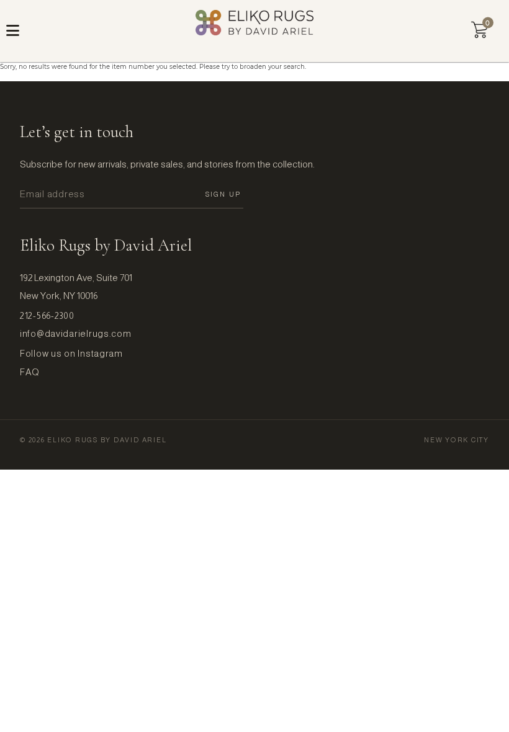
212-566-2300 (47, 316)
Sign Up (223, 194)
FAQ (30, 372)
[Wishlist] (479, 30)
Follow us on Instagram (71, 354)
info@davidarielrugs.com (76, 334)
